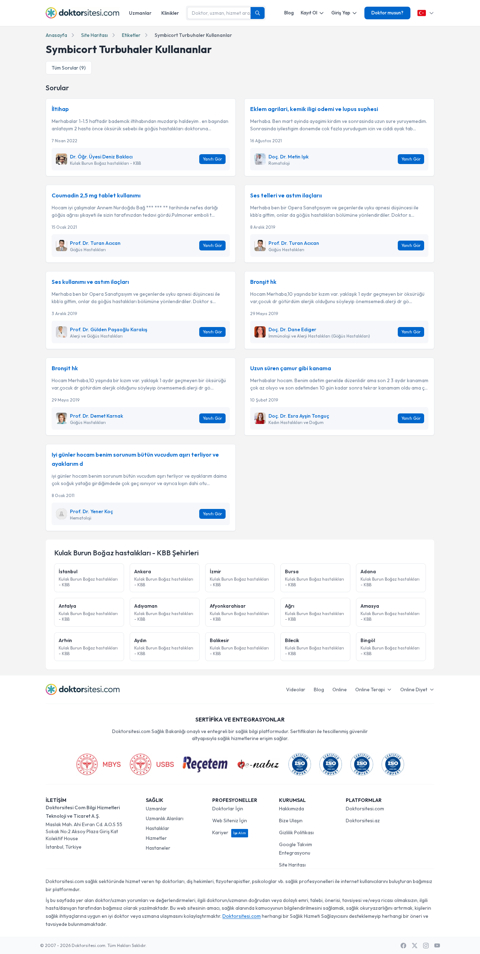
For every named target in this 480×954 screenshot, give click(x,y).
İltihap (60, 108)
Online (339, 689)
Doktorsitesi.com (365, 808)
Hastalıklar (157, 828)
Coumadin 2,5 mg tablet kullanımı (96, 195)
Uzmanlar (140, 13)
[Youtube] (437, 945)
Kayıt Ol (309, 12)
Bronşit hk (263, 281)
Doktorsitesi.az (363, 820)
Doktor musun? (387, 12)
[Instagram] (426, 945)
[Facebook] (403, 945)
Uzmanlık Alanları (164, 818)
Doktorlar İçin (227, 808)
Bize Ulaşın (291, 820)
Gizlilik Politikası (296, 832)
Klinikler (170, 13)
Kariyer (229, 832)
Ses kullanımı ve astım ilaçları (90, 281)
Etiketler (131, 35)
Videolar (295, 689)
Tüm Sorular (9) (69, 68)
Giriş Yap (340, 12)
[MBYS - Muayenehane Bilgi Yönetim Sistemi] (98, 764)
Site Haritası (94, 35)
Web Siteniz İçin (229, 820)
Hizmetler (156, 838)
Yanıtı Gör (212, 159)
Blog (289, 12)
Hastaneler (158, 848)
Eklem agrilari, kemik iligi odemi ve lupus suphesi (314, 108)
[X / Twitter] (414, 945)
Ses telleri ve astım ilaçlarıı (286, 195)
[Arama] (258, 13)
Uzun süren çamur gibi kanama (290, 368)
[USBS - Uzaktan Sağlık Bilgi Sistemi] (151, 764)
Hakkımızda (291, 808)
